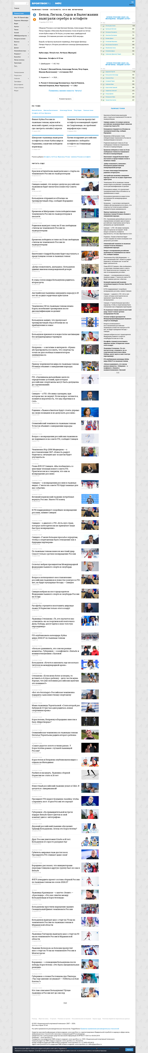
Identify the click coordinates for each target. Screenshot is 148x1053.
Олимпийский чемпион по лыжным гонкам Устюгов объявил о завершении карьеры (117, 245)
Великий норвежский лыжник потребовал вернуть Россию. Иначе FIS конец (118, 284)
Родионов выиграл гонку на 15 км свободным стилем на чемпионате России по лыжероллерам (116, 145)
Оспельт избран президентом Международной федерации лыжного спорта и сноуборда (117, 319)
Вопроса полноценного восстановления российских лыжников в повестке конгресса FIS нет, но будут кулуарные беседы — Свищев (117, 327)
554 (133, 51)
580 (133, 87)
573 (133, 90)
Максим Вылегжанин (51, 110)
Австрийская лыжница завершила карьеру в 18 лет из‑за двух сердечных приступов (118, 177)
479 (133, 93)
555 (133, 48)
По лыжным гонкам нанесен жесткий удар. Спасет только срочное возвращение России (118, 312)
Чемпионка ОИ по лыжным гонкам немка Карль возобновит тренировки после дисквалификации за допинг (117, 184)
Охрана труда (97, 1018)
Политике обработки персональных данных (81, 1048)
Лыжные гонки (19, 13)
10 (101, 54)
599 (133, 44)
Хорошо (129, 1049)
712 (133, 32)
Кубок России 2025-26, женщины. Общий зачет (118, 18)
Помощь (34, 1018)
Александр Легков (66, 110)
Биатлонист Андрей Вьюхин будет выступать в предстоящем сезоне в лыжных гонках (117, 159)
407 (133, 100)
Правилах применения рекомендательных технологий (100, 1029)
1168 (133, 71)
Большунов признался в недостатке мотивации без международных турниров (117, 198)
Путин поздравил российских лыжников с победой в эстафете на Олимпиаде (82, 140)
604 (133, 81)
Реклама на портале (64, 1018)
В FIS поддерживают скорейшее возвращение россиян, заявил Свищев (117, 290)
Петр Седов (77, 110)
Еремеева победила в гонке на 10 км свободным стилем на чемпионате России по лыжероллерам (116, 152)
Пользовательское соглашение (81, 1018)
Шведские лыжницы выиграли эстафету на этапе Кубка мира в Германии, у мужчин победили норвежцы (47, 142)
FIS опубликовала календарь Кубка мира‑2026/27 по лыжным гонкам (116, 360)
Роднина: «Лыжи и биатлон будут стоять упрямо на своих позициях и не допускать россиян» (118, 239)
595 (133, 84)
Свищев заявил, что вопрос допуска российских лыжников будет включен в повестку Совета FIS (118, 124)
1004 (133, 25)
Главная (16, 8)
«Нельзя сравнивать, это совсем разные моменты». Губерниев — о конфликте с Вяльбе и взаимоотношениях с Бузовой (116, 367)
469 (133, 97)
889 (133, 29)
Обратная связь (44, 1018)
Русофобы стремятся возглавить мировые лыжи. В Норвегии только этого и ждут (116, 343)
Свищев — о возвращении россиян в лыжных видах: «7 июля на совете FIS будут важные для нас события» (117, 277)
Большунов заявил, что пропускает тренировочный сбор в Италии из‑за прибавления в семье (117, 191)
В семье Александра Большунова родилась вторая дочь (116, 171)
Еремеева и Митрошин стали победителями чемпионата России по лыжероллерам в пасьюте (117, 138)
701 (133, 35)
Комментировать (65, 99)
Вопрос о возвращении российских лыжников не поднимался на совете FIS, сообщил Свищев (117, 252)
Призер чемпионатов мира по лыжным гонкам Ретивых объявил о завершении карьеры (117, 214)
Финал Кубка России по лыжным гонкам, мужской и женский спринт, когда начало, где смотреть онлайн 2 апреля (47, 124)
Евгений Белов (37, 110)
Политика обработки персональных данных (116, 1018)
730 (133, 78)
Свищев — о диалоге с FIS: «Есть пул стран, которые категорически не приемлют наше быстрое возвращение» (116, 297)
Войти (131, 5)
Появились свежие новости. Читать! (65, 91)
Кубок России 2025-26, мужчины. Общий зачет (118, 64)
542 (133, 54)
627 (133, 41)
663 (133, 38)
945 (133, 75)
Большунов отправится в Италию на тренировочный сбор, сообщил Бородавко (117, 131)
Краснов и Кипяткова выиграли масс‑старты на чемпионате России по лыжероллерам (118, 117)
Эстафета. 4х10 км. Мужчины (66, 9)
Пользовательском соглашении (108, 1048)
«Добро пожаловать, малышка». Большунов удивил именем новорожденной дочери (115, 165)
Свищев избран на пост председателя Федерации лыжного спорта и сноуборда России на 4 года (117, 336)
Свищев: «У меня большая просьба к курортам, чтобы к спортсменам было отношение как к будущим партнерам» (118, 305)
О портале (53, 1018)
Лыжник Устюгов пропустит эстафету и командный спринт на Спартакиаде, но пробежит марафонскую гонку (82, 124)
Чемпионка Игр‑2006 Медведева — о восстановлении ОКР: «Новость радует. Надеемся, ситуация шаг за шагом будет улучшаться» (118, 260)
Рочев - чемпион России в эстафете (77, 157)
